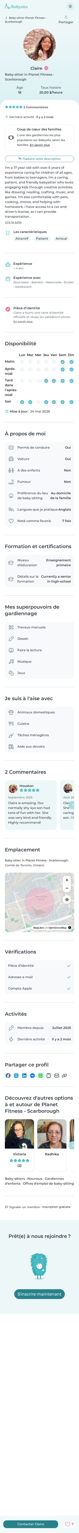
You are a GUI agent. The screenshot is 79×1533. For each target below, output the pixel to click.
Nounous (34, 1179)
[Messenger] (32, 1075)
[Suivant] (73, 805)
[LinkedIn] (24, 1075)
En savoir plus (40, 145)
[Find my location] (67, 899)
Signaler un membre (24, 1207)
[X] (16, 1075)
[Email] (56, 1075)
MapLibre (38, 927)
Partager (66, 22)
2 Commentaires (35, 107)
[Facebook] (8, 1075)
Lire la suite (13, 222)
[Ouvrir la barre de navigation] (70, 6)
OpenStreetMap (57, 927)
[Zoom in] (67, 880)
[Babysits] (16, 6)
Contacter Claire (30, 1524)
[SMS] (48, 1075)
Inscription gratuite (56, 1207)
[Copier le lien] (64, 1075)
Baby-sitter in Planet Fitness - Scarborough (36, 860)
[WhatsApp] (40, 1075)
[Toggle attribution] (69, 927)
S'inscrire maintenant (39, 1294)
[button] (31, 805)
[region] (39, 902)
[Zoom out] (67, 888)
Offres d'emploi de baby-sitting (48, 1183)
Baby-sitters (15, 1179)
